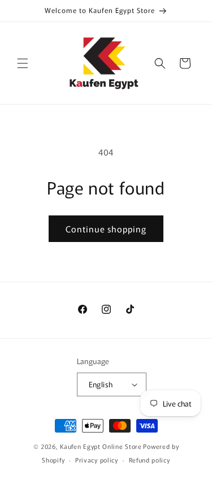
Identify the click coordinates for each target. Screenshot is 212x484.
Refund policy (149, 459)
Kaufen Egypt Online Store (101, 446)
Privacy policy (96, 459)
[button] (22, 63)
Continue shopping (106, 229)
